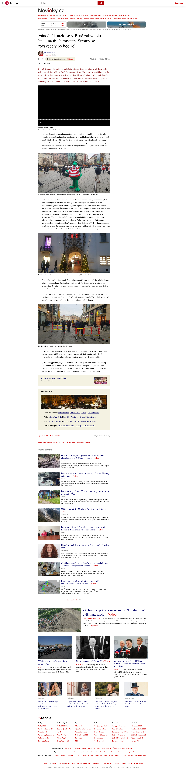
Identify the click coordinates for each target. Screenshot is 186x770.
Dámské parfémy (87, 755)
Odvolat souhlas (119, 763)
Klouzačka (98, 752)
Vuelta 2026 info (62, 726)
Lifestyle (121, 15)
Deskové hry (108, 755)
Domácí (58, 15)
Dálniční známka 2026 (138, 729)
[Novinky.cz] (51, 11)
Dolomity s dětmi (117, 741)
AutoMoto (52, 18)
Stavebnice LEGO (74, 755)
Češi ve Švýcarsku (118, 735)
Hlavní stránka (43, 15)
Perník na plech (99, 741)
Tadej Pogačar (62, 735)
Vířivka (135, 752)
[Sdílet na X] (109, 436)
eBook (94, 59)
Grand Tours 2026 (63, 741)
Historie (72, 18)
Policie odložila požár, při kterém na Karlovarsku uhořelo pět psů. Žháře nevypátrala (82, 456)
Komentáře (93, 15)
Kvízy (97, 18)
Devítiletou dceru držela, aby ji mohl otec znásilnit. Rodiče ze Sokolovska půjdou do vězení (83, 528)
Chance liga (79, 726)
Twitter (53, 763)
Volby (64, 15)
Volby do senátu (43, 738)
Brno (62, 442)
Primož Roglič (61, 738)
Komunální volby (44, 741)
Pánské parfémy (140, 755)
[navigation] (2, 3)
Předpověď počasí (80, 748)
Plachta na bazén (70, 752)
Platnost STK (135, 741)
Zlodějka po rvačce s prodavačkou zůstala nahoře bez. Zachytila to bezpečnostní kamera (84, 564)
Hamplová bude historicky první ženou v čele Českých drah (85, 546)
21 (109, 59)
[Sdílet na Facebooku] (105, 436)
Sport (92, 18)
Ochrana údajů (107, 763)
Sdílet (102, 59)
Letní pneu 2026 (136, 726)
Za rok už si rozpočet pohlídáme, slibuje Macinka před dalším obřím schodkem (129, 664)
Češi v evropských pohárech (122, 748)
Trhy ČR (66, 417)
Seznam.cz (179, 3)
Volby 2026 (42, 726)
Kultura (105, 15)
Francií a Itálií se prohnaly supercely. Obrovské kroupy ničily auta (85, 474)
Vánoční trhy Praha (55, 417)
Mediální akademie (83, 763)
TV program (117, 18)
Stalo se (52, 15)
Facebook (46, 763)
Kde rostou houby (94, 748)
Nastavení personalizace (134, 763)
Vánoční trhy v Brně (84, 442)
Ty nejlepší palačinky (101, 726)
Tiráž (73, 763)
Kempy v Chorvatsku (119, 726)
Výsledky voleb (43, 732)
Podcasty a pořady (82, 18)
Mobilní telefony (60, 755)
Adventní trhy (70, 442)
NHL (76, 741)
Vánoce (55, 442)
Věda (58, 18)
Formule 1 (78, 738)
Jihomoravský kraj (46, 381)
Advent (83, 412)
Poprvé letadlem (117, 729)
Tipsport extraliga (81, 732)
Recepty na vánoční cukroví (85, 425)
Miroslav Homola (49, 52)
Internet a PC (42, 18)
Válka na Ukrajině (82, 15)
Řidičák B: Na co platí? (138, 735)
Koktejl (127, 15)
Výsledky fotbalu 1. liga (83, 729)
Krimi (100, 15)
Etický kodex (96, 763)
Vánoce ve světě (93, 412)
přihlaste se (70, 59)
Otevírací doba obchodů (71, 421)
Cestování (64, 18)
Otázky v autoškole (137, 738)
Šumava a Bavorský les (120, 732)
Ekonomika (113, 15)
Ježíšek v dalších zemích (66, 425)
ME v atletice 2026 (81, 735)
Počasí (109, 18)
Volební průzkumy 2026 (46, 729)
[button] (74, 102)
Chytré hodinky (128, 755)
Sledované (134, 18)
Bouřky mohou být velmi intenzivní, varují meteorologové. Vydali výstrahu (80, 582)
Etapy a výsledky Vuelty (65, 729)
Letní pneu (98, 755)
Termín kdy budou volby (46, 735)
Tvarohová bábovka (100, 735)
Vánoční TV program (88, 421)
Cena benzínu (106, 748)
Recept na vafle (99, 738)
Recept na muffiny (100, 729)
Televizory (117, 755)
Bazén (60, 752)
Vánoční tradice (63, 412)
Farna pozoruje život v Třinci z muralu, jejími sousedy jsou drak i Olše (85, 492)
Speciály (103, 18)
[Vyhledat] (101, 3)
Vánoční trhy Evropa (78, 417)
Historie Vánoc (75, 412)
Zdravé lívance (99, 732)
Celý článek (94, 625)
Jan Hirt (59, 732)
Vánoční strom (91, 417)
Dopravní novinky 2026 (138, 732)
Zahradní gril (126, 752)
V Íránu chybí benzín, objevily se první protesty (52, 662)
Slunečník (90, 752)
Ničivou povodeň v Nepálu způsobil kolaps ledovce (83, 509)
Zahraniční (71, 15)
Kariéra (67, 763)
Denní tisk (125, 18)
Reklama (61, 763)
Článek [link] (42, 91)
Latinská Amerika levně (120, 738)
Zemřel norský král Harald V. (89, 661)
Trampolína (81, 752)
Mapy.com (68, 748)
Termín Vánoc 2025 (55, 421)
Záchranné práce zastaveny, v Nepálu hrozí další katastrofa (114, 612)
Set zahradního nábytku (112, 752)
